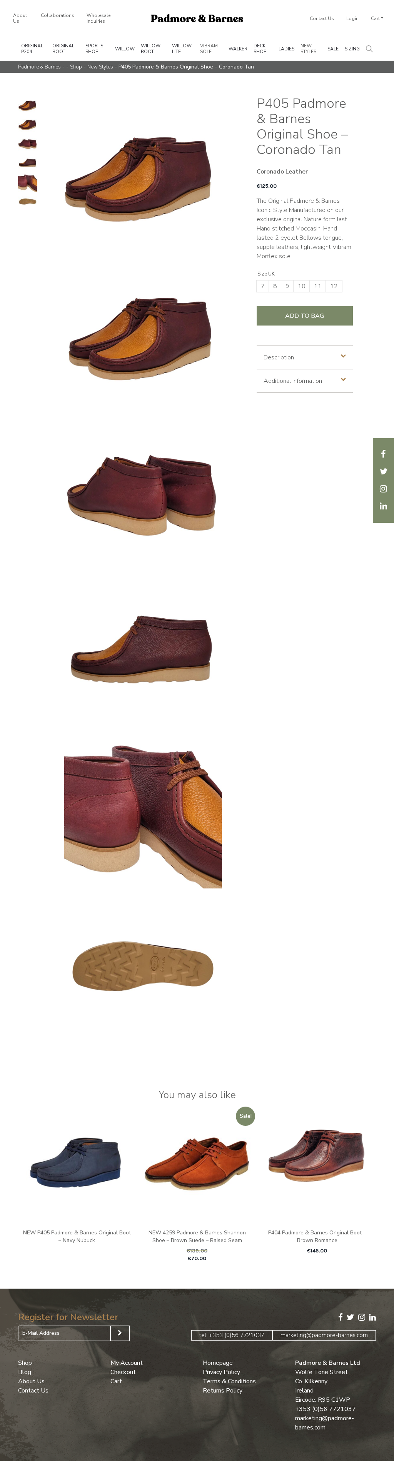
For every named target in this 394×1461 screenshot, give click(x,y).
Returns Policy (222, 1390)
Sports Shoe (94, 49)
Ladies (286, 49)
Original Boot (63, 49)
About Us (20, 18)
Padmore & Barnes (39, 66)
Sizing (352, 49)
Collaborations (57, 15)
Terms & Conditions (229, 1381)
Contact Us (322, 18)
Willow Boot (150, 49)
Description (279, 357)
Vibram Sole (209, 49)
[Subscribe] (120, 1333)
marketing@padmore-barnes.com (324, 1335)
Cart (375, 18)
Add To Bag (304, 316)
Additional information (293, 381)
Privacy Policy (221, 1371)
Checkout (123, 1371)
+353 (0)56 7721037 (325, 1408)
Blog (24, 1371)
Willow (125, 49)
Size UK (266, 273)
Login (352, 18)
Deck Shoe (260, 49)
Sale (333, 49)
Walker (238, 49)
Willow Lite (182, 49)
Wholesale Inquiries (98, 18)
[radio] (263, 286)
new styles (100, 66)
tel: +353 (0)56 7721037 (231, 1335)
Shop (76, 66)
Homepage (218, 1362)
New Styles (308, 49)
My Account (126, 1362)
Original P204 (32, 49)
